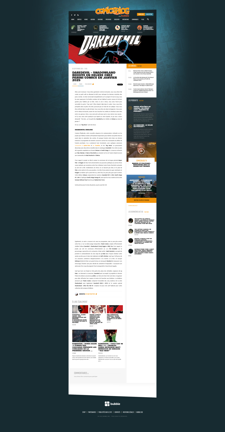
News (86, 19)
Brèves (79, 19)
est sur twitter (90, 294)
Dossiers (116, 19)
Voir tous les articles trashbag (141, 200)
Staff (84, 412)
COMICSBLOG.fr (132, 205)
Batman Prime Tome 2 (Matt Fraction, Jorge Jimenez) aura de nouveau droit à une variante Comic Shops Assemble (140, 72)
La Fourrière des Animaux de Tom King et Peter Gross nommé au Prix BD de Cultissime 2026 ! (141, 78)
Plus (142, 19)
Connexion (141, 14)
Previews (108, 19)
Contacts (117, 412)
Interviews (125, 19)
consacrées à (82, 145)
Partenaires (92, 412)
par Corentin (88, 84)
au (96, 145)
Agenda (93, 19)
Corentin (82, 294)
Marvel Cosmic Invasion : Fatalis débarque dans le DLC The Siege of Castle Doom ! (141, 84)
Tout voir (139, 66)
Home (72, 19)
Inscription (149, 14)
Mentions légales (128, 412)
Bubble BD (139, 412)
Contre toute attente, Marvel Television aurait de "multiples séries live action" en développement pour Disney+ (140, 90)
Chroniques (135, 19)
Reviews (100, 19)
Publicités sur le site (105, 412)
